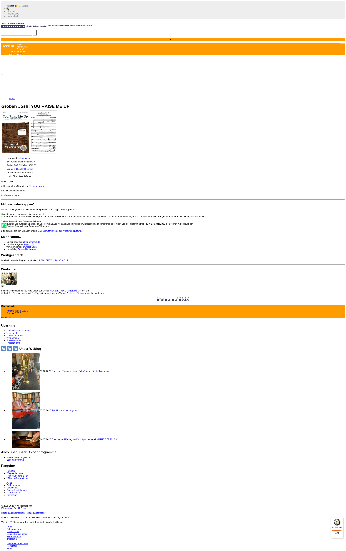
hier (82, 293)
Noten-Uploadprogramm (18, 457)
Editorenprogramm (15, 460)
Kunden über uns (14, 335)
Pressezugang (13, 343)
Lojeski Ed (25, 158)
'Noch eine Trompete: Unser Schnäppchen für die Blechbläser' (81, 371)
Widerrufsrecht (13, 492)
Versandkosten (36, 186)
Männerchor (32, 242)
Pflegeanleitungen (15, 473)
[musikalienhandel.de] (24, 25)
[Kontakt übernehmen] (3, 225)
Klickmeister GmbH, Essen (14, 508)
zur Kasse (6, 317)
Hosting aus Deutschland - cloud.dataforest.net (23, 513)
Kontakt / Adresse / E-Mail (18, 331)
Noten (12, 98)
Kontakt (10, 548)
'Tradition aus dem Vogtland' (65, 410)
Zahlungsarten (13, 485)
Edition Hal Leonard (23, 169)
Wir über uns (12, 338)
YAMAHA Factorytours (17, 478)
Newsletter (12, 546)
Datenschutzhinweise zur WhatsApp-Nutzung (59, 231)
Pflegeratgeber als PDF (17, 476)
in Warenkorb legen (10, 195)
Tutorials (10, 471)
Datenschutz (12, 488)
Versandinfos (12, 333)
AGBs (9, 483)
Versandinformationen (17, 543)
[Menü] (341, 519)
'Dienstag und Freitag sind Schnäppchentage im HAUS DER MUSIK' (84, 439)
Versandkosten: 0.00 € (17, 311)
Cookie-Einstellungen (16, 490)
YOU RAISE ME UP (53, 260)
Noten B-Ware (15, 54)
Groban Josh (30, 247)
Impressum (11, 495)
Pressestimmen (13, 340)
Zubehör (20, 49)
